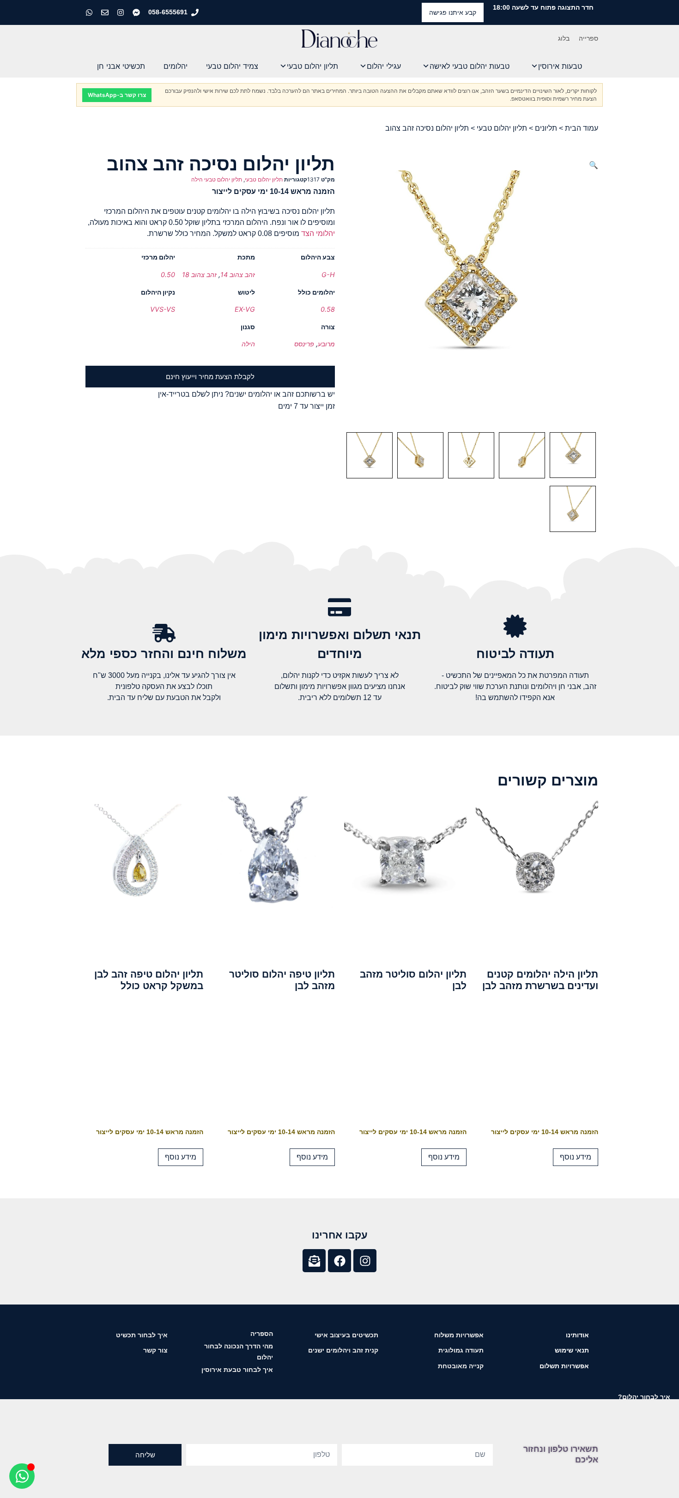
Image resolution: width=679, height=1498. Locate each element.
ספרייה (588, 38)
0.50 (168, 274)
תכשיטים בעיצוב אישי (346, 1335)
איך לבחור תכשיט (142, 1335)
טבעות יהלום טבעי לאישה (469, 66)
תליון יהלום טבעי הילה (216, 179)
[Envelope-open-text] (314, 1260)
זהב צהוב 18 (199, 274)
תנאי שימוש (572, 1350)
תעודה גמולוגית (461, 1350)
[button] (593, 164)
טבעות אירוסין (560, 66)
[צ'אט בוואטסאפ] (90, 12)
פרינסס (304, 344)
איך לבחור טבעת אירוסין (237, 1369)
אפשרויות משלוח (459, 1335)
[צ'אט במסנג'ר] (137, 12)
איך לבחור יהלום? (644, 1397)
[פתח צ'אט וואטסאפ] (22, 1476)
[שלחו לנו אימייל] (105, 12)
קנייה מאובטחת (461, 1366)
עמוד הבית (581, 128)
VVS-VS (162, 309)
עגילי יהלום (384, 66)
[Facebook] (339, 1260)
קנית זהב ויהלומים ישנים (343, 1350)
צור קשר (155, 1350)
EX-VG (245, 309)
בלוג (564, 38)
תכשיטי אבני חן (121, 66)
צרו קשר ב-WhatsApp (117, 94)
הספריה (261, 1333)
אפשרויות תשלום (564, 1366)
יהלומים (176, 66)
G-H (328, 274)
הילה (248, 344)
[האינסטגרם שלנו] (121, 12)
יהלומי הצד (318, 233)
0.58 (328, 309)
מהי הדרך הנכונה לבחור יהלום (238, 1351)
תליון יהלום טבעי (312, 66)
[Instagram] (364, 1260)
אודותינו (577, 1335)
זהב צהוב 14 (237, 274)
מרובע (326, 344)
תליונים (546, 128)
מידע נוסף (575, 1157)
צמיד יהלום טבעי (232, 66)
